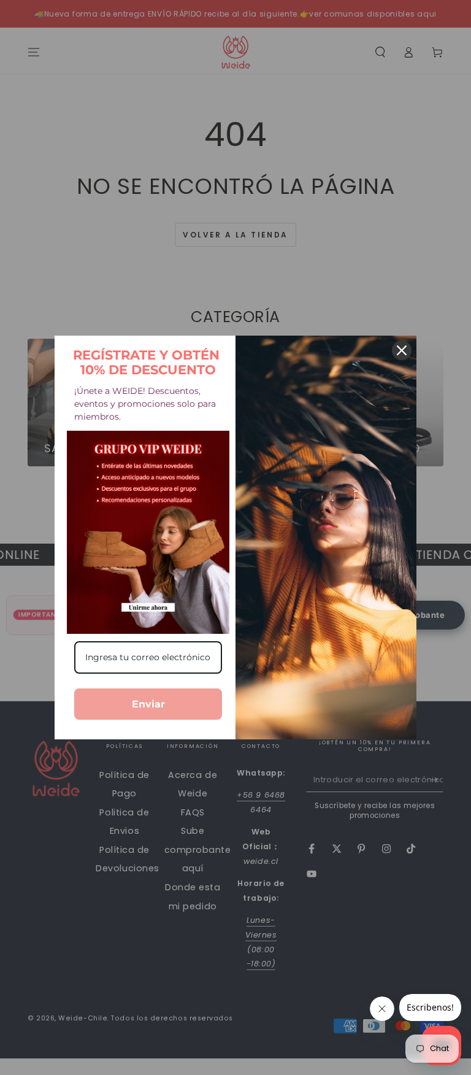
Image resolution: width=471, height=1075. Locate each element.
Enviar (148, 704)
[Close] (401, 350)
